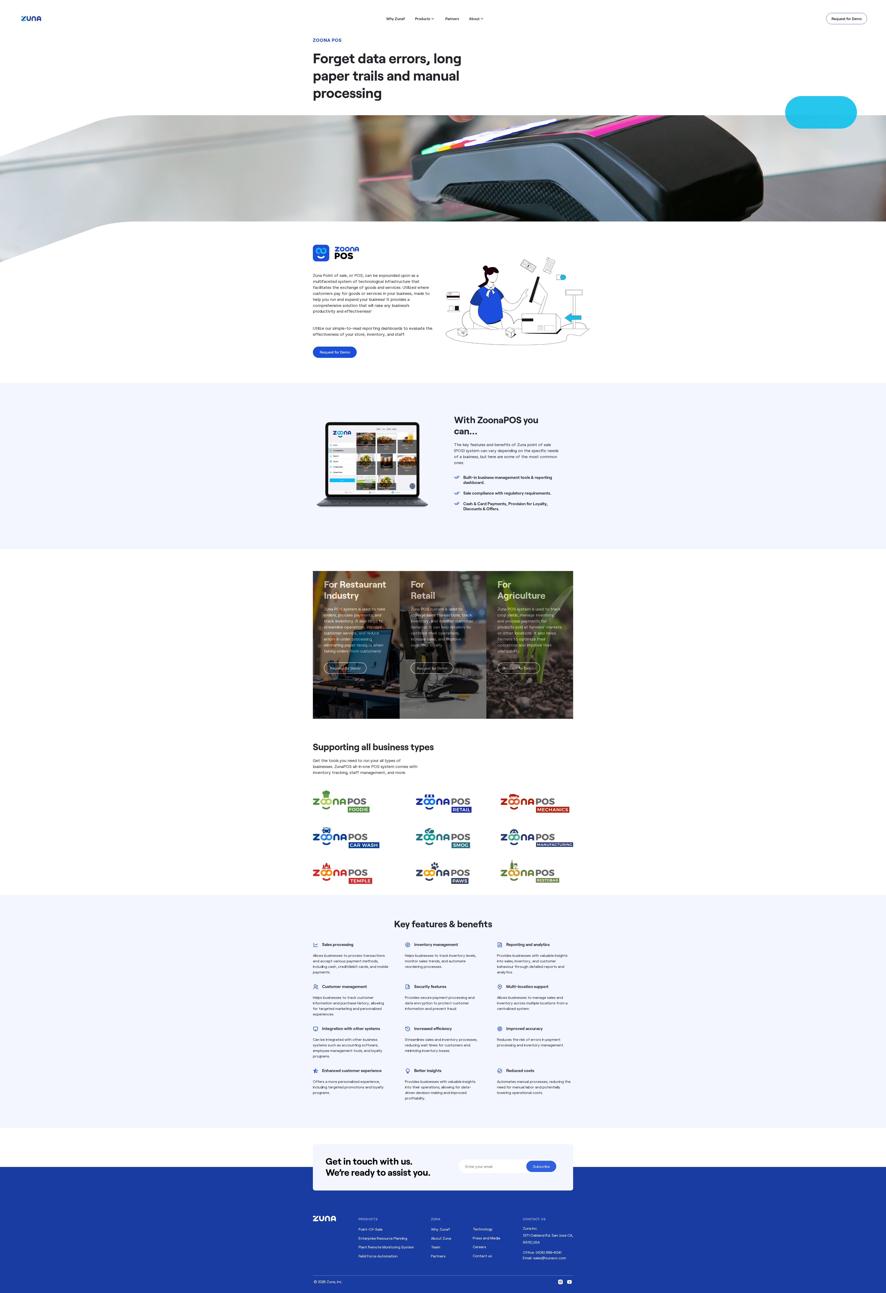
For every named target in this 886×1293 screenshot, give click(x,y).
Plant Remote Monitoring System (386, 1247)
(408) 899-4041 (548, 1252)
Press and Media (486, 1238)
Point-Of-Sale (371, 1229)
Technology (483, 1229)
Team (435, 1247)
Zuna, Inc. (335, 1281)
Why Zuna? (395, 18)
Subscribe (541, 1166)
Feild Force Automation (378, 1256)
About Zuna (441, 1238)
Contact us (482, 1256)
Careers (479, 1247)
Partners (452, 18)
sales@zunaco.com (549, 1258)
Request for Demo (847, 18)
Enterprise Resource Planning (383, 1238)
